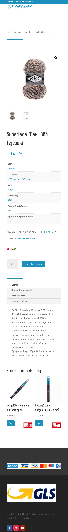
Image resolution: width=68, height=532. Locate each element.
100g (10, 189)
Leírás (15, 284)
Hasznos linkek (19, 301)
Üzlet (9, 32)
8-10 (10, 210)
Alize (34, 238)
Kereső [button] (18, 2)
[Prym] (28, 425)
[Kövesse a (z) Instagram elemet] (16, 528)
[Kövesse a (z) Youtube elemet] (22, 528)
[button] (56, 58)
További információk (22, 290)
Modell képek (18, 295)
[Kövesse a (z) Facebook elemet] (9, 528)
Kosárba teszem (34, 264)
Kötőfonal (17, 32)
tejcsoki (11, 168)
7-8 (9, 220)
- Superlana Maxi (22, 238)
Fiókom (10, 2)
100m (10, 199)
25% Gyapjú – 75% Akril (19, 178)
